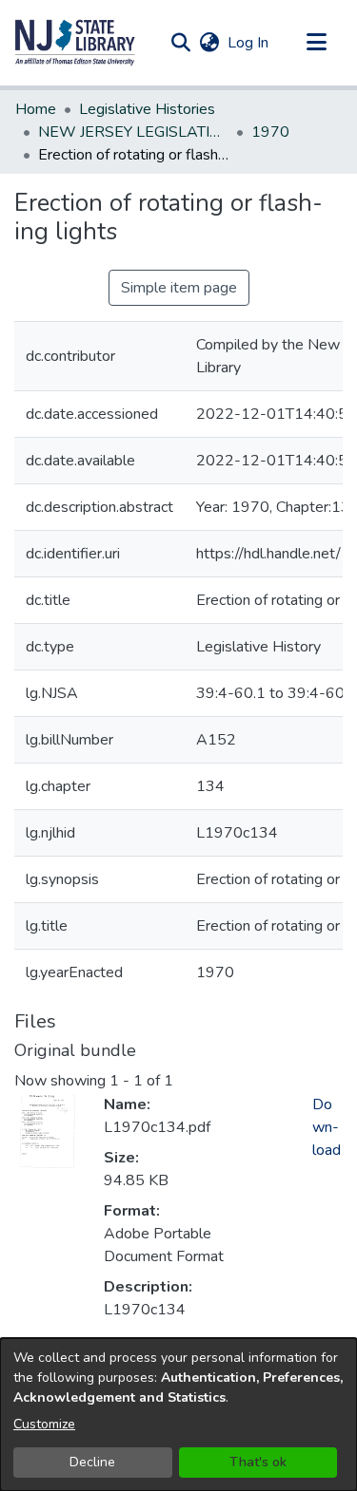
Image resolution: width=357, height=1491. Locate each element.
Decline (92, 1462)
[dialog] (178, 1414)
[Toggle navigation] (316, 43)
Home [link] (35, 109)
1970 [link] (270, 132)
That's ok (258, 1462)
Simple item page (179, 287)
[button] (75, 42)
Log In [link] (249, 42)
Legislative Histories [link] (147, 109)
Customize (44, 1424)
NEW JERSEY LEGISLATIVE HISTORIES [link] (133, 132)
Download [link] (326, 1127)
